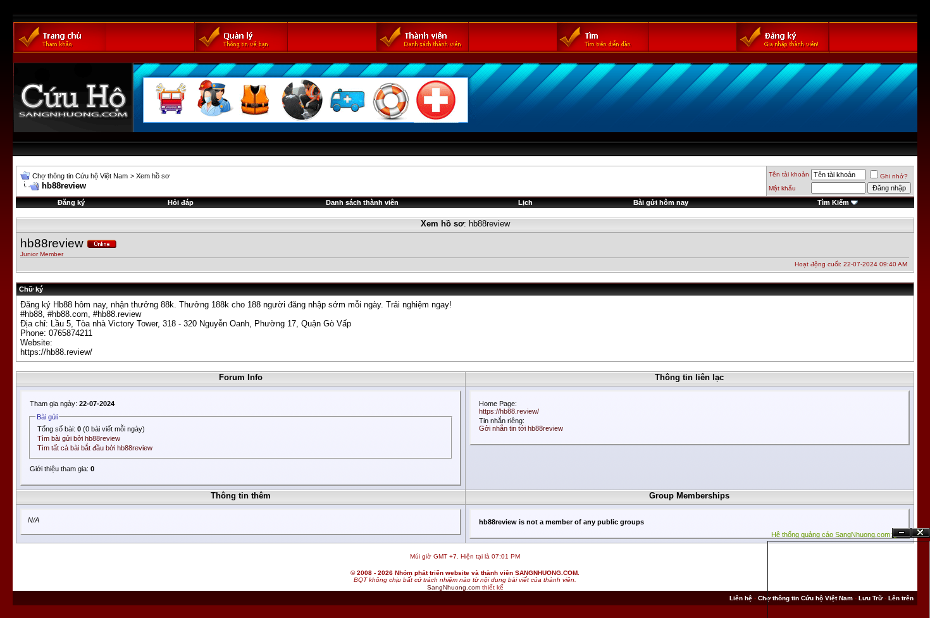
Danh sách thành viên (362, 202)
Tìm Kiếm (833, 202)
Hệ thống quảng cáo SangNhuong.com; (831, 534)
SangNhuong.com (453, 587)
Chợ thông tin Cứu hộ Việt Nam (80, 176)
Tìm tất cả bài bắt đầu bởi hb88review (94, 448)
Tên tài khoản (789, 174)
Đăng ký (71, 202)
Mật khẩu (782, 188)
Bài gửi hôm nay (660, 202)
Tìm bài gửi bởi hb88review (78, 438)
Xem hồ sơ (153, 176)
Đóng (920, 533)
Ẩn (901, 533)
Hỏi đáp (181, 202)
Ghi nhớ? (894, 176)
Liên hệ (740, 598)
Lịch (525, 202)
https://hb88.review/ (56, 352)
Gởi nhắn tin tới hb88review (521, 428)
